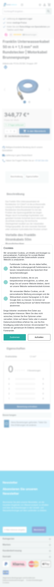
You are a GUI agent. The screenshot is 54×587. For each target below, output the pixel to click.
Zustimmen (15, 337)
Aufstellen (39, 337)
